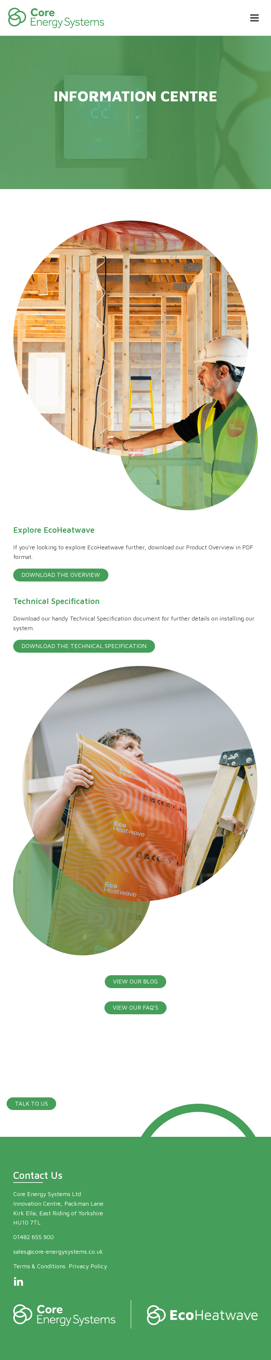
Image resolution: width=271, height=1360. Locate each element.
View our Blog (135, 981)
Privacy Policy (88, 1266)
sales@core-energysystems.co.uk (58, 1251)
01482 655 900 (33, 1237)
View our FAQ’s (135, 1007)
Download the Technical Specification (84, 645)
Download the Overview (60, 574)
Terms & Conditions (39, 1266)
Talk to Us (31, 1103)
